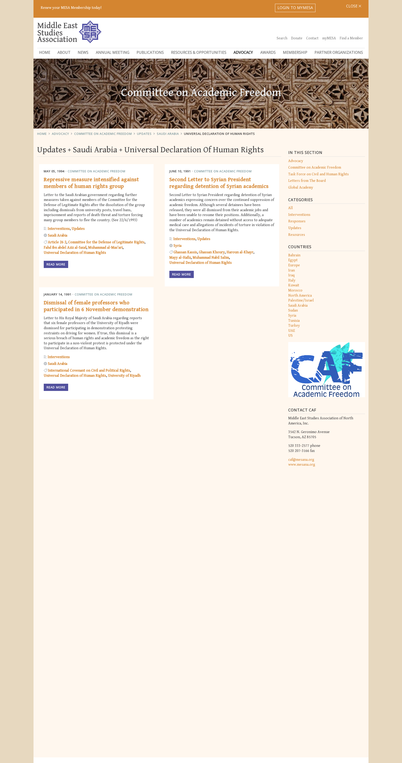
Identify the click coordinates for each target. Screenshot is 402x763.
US (290, 335)
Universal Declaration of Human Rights (75, 253)
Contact (312, 38)
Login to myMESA (295, 7)
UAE (291, 331)
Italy (291, 280)
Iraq (291, 275)
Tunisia (294, 321)
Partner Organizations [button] (339, 52)
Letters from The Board (307, 181)
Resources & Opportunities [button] (198, 52)
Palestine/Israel (301, 300)
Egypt (293, 260)
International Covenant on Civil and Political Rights (89, 370)
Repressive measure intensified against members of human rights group (91, 183)
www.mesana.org (301, 464)
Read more (56, 264)
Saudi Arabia (168, 134)
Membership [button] (295, 52)
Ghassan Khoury (212, 252)
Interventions (299, 215)
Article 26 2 (57, 242)
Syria (292, 315)
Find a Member (351, 38)
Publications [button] (150, 52)
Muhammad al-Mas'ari (105, 247)
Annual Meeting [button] (112, 52)
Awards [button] (268, 52)
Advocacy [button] (243, 52)
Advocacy (60, 134)
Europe (294, 265)
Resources (296, 235)
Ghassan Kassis (185, 252)
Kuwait (293, 285)
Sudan (293, 310)
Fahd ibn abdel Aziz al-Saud (65, 247)
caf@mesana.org (301, 460)
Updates (144, 134)
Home (44, 52)
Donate (296, 38)
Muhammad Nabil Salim (211, 257)
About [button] (63, 52)
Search (282, 38)
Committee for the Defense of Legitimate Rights (106, 242)
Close (352, 6)
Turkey (294, 325)
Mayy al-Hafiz (180, 257)
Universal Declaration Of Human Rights (219, 134)
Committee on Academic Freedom (103, 134)
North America (300, 295)
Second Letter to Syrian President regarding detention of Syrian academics (219, 183)
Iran (291, 270)
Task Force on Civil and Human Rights (318, 174)
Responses (296, 221)
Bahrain (294, 255)
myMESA (329, 38)
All (290, 208)
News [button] (83, 52)
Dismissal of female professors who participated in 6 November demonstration (96, 306)
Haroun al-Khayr (240, 252)
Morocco (295, 290)
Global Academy (300, 187)
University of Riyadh (124, 375)
